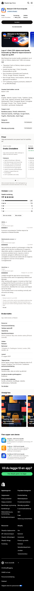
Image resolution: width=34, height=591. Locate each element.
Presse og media (23, 540)
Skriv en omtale (7, 215)
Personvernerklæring (7, 325)
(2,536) (18, 17)
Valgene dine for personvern (10, 585)
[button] (17, 441)
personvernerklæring (7, 366)
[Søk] (28, 3)
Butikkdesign (5, 508)
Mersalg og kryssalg (7, 128)
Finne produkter (6, 498)
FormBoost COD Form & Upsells (15, 454)
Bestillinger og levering (8, 505)
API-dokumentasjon (7, 534)
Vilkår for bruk (5, 572)
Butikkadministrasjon (8, 517)
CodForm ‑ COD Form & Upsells (15, 446)
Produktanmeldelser (24, 502)
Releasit (25, 17)
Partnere (20, 544)
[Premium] (16, 180)
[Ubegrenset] (18, 180)
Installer (17, 22)
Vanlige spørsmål (6, 328)
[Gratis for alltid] (15, 180)
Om (19, 530)
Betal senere (5, 122)
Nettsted (4, 346)
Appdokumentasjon (7, 333)
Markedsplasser (23, 498)
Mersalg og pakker (23, 505)
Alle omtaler (18, 215)
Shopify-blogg (5, 540)
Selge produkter (6, 502)
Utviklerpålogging (7, 568)
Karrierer (20, 534)
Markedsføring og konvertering (7, 513)
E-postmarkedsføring (24, 508)
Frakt (19, 515)
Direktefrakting (22, 495)
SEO (19, 512)
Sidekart (4, 581)
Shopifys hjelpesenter (8, 530)
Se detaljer (4, 386)
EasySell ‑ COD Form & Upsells (15, 438)
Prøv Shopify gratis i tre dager (17, 474)
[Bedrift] (17, 180)
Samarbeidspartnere (24, 547)
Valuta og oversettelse (25, 518)
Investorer (21, 537)
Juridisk (20, 550)
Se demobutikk (17, 26)
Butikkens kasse (6, 111)
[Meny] (32, 3)
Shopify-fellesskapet (8, 537)
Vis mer (3, 295)
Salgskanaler (5, 495)
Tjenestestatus (22, 554)
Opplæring (4, 330)
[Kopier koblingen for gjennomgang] (6, 222)
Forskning (4, 544)
